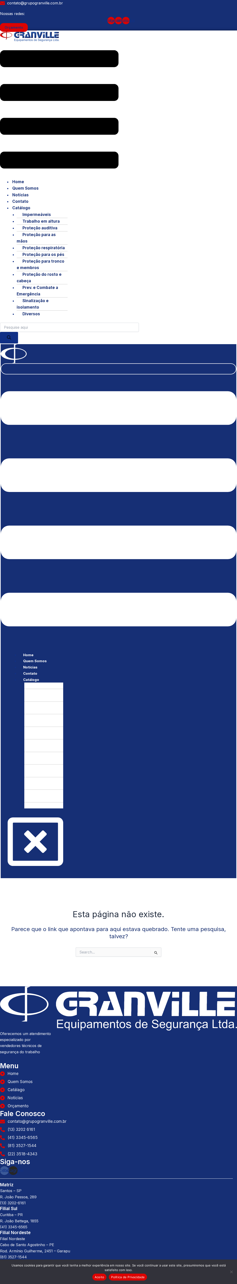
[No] (231, 1271)
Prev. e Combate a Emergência (37, 290)
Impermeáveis (36, 214)
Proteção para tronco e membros (40, 264)
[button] (59, 110)
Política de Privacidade (128, 1277)
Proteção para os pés (43, 254)
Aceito (99, 1277)
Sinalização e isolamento (33, 304)
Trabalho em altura (41, 221)
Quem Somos (25, 188)
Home (18, 181)
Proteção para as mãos (36, 237)
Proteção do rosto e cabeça (39, 277)
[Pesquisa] (9, 337)
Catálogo (21, 208)
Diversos (31, 314)
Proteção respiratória (43, 248)
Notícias (20, 195)
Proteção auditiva (39, 228)
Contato (20, 201)
